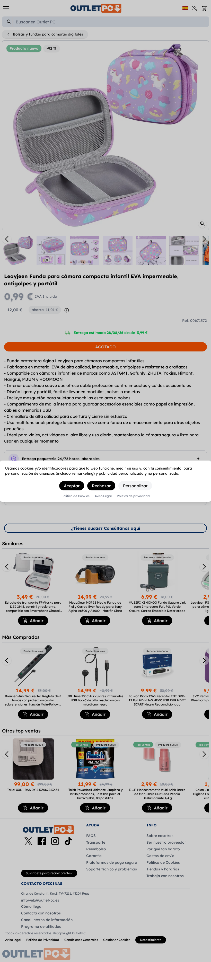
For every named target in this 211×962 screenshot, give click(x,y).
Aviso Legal (103, 496)
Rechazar (101, 485)
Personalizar (135, 485)
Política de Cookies (75, 496)
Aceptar (72, 485)
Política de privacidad (133, 496)
